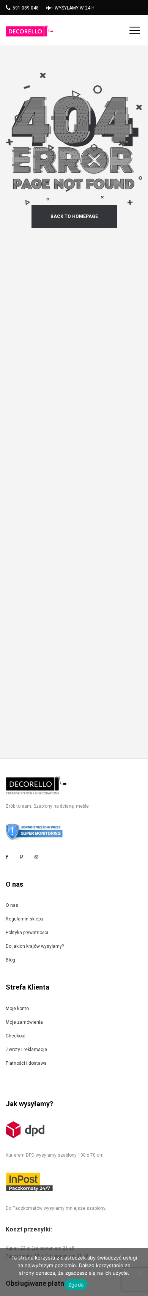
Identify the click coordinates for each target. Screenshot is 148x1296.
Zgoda (75, 1285)
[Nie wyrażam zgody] (138, 1272)
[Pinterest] (21, 857)
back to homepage (74, 216)
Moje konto (17, 1008)
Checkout (16, 1036)
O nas (12, 905)
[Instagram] (36, 857)
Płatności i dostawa (26, 1063)
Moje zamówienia (24, 1022)
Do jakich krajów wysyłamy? (35, 946)
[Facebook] (7, 857)
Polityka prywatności (27, 932)
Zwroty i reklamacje (26, 1049)
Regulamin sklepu (24, 919)
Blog (10, 960)
